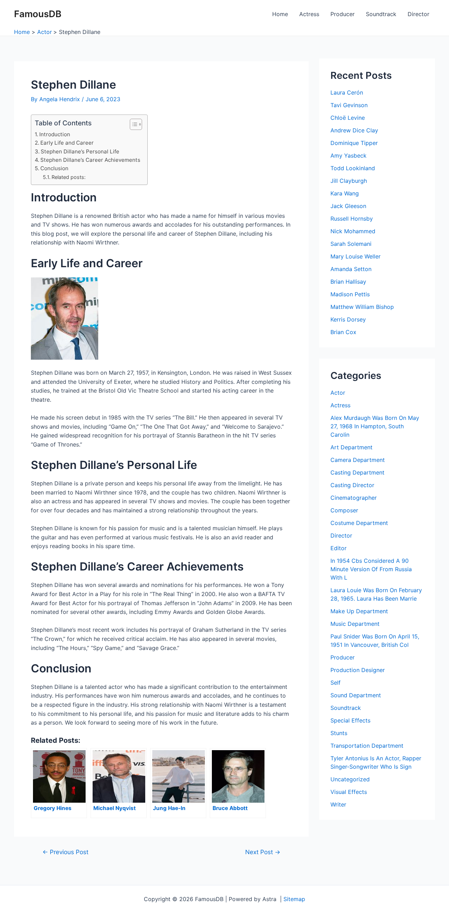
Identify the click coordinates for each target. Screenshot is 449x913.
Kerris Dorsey (348, 319)
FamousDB (37, 13)
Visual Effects (348, 791)
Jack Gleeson (348, 205)
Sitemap (294, 898)
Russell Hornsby (351, 218)
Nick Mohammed (352, 231)
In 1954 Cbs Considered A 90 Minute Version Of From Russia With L (371, 569)
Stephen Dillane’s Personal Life (80, 151)
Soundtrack (381, 14)
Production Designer (357, 669)
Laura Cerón (346, 92)
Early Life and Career (67, 142)
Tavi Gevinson (349, 105)
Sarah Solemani (350, 243)
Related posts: (69, 177)
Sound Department (355, 695)
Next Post (262, 852)
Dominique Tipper (354, 142)
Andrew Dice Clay (354, 130)
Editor (338, 548)
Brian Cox (343, 332)
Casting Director (352, 485)
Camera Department (357, 459)
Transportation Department (366, 745)
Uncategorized (350, 779)
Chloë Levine (347, 117)
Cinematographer (353, 497)
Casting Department (357, 472)
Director (418, 14)
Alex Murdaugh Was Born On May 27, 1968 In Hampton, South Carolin (374, 426)
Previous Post (65, 852)
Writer (338, 804)
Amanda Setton (350, 268)
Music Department (355, 623)
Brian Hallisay (348, 281)
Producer (342, 14)
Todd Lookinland (352, 168)
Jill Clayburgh (348, 180)
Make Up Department (359, 611)
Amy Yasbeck (348, 155)
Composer (344, 510)
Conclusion (54, 168)
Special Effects (350, 720)
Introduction (54, 134)
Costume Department (359, 522)
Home (280, 14)
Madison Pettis (350, 294)
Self (335, 682)
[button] (132, 124)
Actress (309, 14)
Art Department (351, 447)
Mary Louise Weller (355, 256)
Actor (337, 392)
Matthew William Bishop (362, 306)
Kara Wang (344, 193)
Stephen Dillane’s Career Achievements (90, 160)
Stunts (338, 732)
